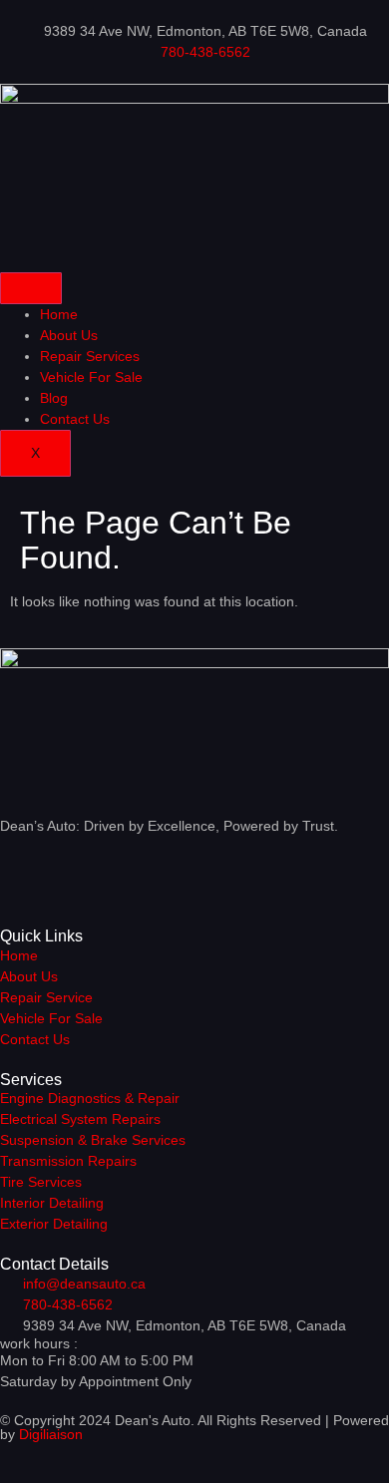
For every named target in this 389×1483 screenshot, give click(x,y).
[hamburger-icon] (31, 288)
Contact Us (75, 419)
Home (59, 314)
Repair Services (90, 356)
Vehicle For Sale (91, 377)
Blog (54, 398)
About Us (69, 335)
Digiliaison (51, 1434)
